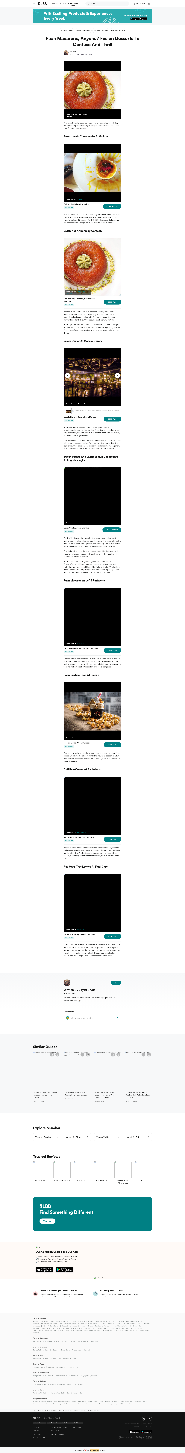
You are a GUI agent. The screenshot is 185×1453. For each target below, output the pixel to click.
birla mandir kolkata (40, 1384)
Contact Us (37, 1434)
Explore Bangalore (40, 1338)
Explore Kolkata (39, 1381)
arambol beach (55, 1358)
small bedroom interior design (65, 1401)
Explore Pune (38, 1364)
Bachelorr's (81, 832)
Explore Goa (38, 1355)
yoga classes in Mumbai (59, 1321)
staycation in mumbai (69, 1326)
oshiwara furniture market (80, 1328)
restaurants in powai (40, 1321)
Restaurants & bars (51, 1411)
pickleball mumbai (47, 1328)
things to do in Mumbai (73, 1330)
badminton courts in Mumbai (125, 1324)
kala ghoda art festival (89, 1324)
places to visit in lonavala (119, 1328)
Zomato (79, 523)
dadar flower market (100, 1328)
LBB (34, 1411)
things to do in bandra (51, 1326)
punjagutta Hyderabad (89, 1376)
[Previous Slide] (68, 375)
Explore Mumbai (39, 1318)
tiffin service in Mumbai (78, 1321)
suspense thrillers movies (42, 1401)
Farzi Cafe (80, 929)
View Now (47, 1221)
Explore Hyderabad (41, 1373)
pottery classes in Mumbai (121, 1326)
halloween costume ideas (87, 1404)
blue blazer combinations (87, 1401)
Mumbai (40, 1411)
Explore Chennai (40, 1347)
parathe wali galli (39, 1393)
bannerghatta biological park (65, 1341)
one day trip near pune (56, 1367)
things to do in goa (40, 1358)
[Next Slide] (117, 375)
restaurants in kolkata (75, 1384)
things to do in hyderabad (43, 1376)
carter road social (131, 1330)
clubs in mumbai (118, 1321)
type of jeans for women (123, 1401)
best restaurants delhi (75, 1393)
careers (36, 1431)
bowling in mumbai (86, 1326)
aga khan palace (39, 1367)
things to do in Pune (74, 1367)
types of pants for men (67, 1404)
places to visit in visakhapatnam (66, 1376)
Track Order (55, 1431)
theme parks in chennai (81, 1350)
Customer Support (57, 1434)
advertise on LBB (39, 1438)
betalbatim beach (69, 1358)
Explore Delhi (38, 1390)
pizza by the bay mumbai (112, 1330)
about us (36, 1427)
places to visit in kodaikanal (88, 1341)
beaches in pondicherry (61, 1350)
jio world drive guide (49, 1324)
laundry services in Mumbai (100, 1321)
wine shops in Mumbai (92, 1330)
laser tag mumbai (62, 1328)
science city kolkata (57, 1384)
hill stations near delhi (56, 1393)
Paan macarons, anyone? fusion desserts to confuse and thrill (79, 1411)
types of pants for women (125, 1404)
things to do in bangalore (42, 1341)
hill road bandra (106, 1324)
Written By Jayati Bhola (79, 990)
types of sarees (105, 1401)
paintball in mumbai (102, 1326)
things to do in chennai (42, 1350)
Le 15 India (80, 643)
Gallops (79, 199)
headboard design (106, 1404)
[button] (139, 4)
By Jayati (73, 51)
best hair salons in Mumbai (69, 1324)
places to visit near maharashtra (51, 1330)
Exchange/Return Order (59, 1427)
